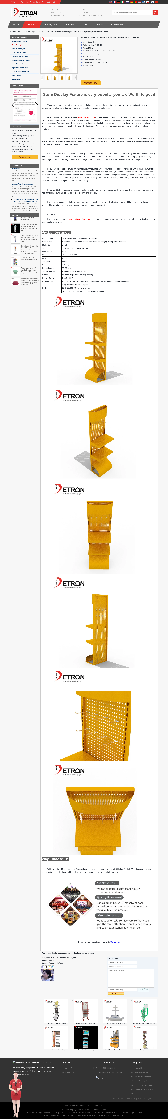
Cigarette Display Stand (20, 68)
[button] (36, 104)
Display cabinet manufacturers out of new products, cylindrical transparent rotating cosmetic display (25, 208)
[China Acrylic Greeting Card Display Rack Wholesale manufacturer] (15, 253)
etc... (136, 1094)
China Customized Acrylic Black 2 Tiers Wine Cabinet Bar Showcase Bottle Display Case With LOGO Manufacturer (29, 242)
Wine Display (16, 79)
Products (32, 24)
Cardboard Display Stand (20, 71)
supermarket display (71, 953)
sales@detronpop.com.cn (112, 1072)
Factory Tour (51, 24)
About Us (69, 1068)
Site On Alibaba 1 (95, 1106)
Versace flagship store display (22, 174)
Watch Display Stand (19, 64)
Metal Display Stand (33, 32)
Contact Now (117, 24)
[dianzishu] (108, 1078)
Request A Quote (145, 1099)
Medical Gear (16, 75)
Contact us (115, 942)
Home (16, 24)
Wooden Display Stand (19, 49)
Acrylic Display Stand (19, 41)
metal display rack (54, 953)
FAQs (100, 24)
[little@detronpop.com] (49, 966)
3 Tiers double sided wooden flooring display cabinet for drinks (29, 284)
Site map (131, 1099)
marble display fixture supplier (82, 219)
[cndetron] (52, 966)
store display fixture (86, 117)
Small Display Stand (19, 52)
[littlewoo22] (42, 966)
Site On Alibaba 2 (78, 1106)
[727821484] (46, 966)
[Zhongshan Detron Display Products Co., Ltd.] (24, 12)
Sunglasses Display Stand (21, 60)
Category (20, 32)
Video (120, 1099)
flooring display (87, 953)
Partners (70, 24)
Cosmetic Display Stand (20, 56)
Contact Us (69, 1072)
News (86, 24)
